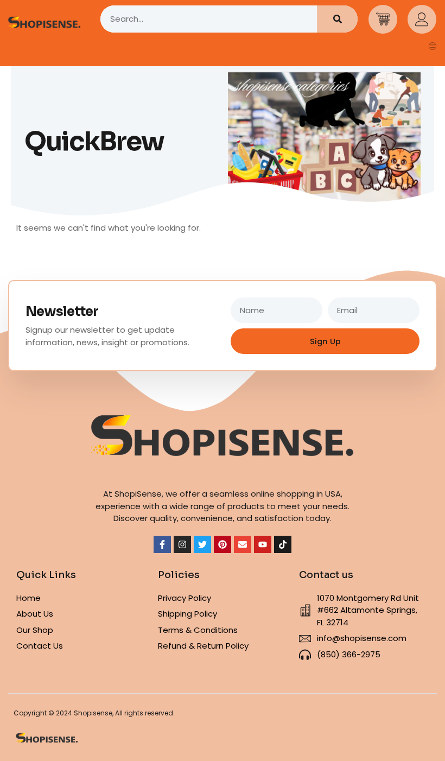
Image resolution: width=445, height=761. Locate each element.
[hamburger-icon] (433, 46)
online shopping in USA (296, 493)
